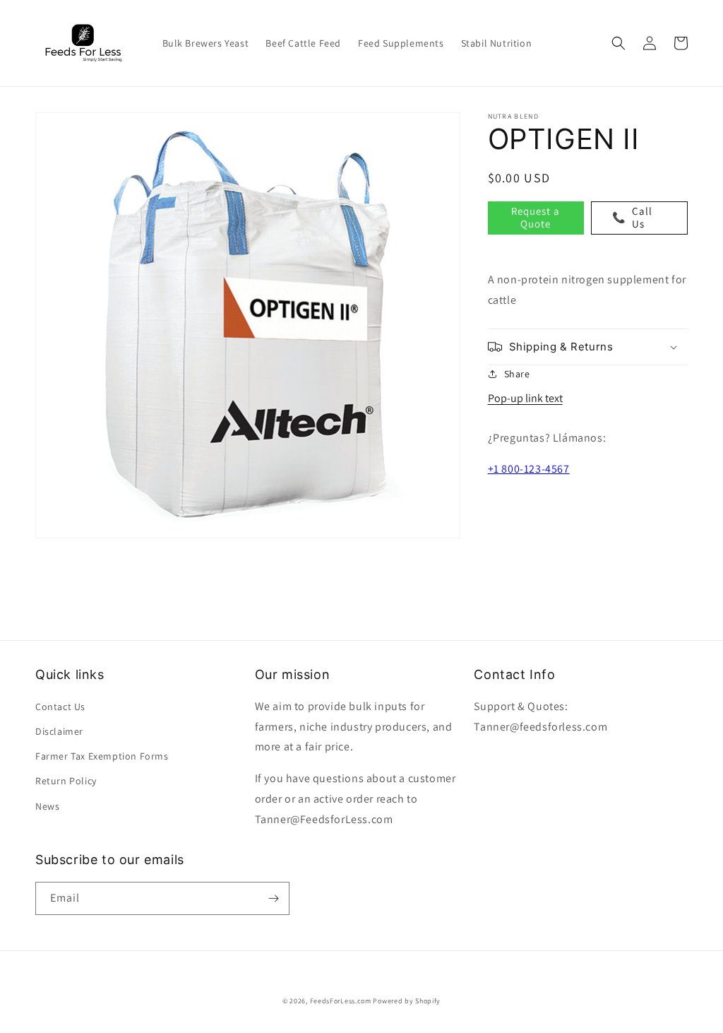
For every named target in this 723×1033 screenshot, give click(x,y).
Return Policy (66, 780)
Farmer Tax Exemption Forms (102, 756)
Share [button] (517, 373)
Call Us (632, 217)
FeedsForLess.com (340, 1000)
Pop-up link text (525, 398)
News (47, 806)
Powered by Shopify (407, 1000)
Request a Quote (535, 217)
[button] (618, 43)
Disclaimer (59, 731)
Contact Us (60, 706)
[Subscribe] (273, 898)
